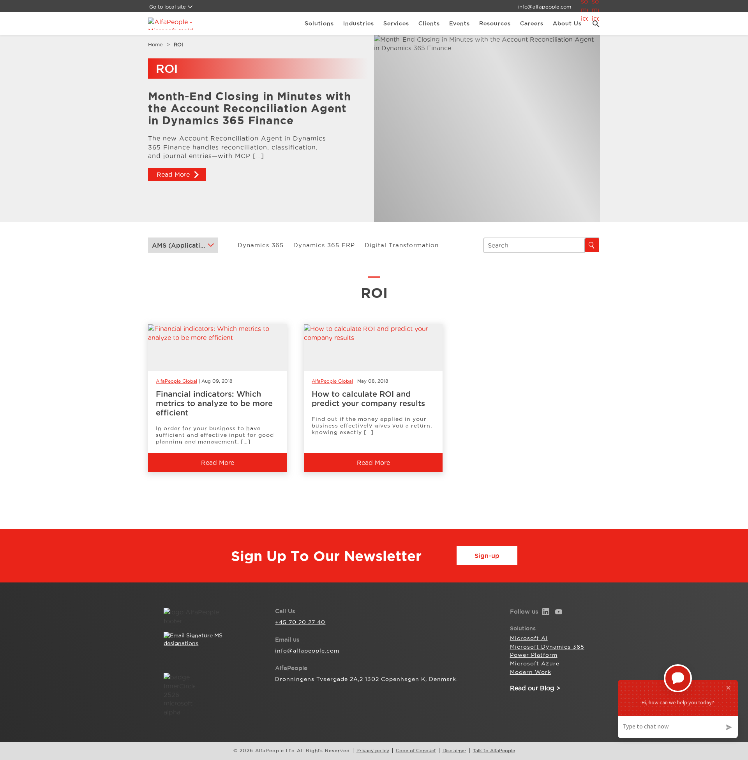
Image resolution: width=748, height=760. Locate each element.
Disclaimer (454, 750)
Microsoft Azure (534, 663)
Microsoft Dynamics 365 (547, 647)
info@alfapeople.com (544, 6)
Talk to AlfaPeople (494, 750)
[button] (593, 24)
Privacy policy (372, 750)
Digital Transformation (402, 245)
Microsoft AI (529, 638)
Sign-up (487, 555)
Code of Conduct (416, 750)
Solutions (319, 23)
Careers (531, 23)
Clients (429, 23)
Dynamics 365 (261, 245)
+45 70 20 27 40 (300, 622)
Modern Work (530, 672)
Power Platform (533, 655)
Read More (173, 174)
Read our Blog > (535, 687)
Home (155, 44)
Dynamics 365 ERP (324, 245)
